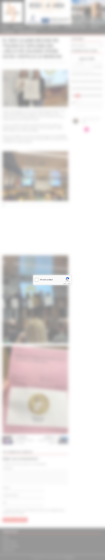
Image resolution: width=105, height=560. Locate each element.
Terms (68, 283)
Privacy (64, 283)
